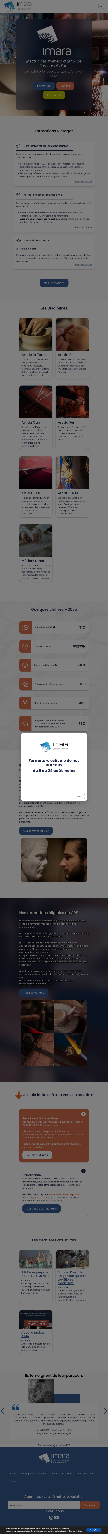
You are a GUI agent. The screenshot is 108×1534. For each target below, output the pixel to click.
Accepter (93, 1530)
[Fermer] (84, 736)
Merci (80, 796)
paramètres (77, 1531)
